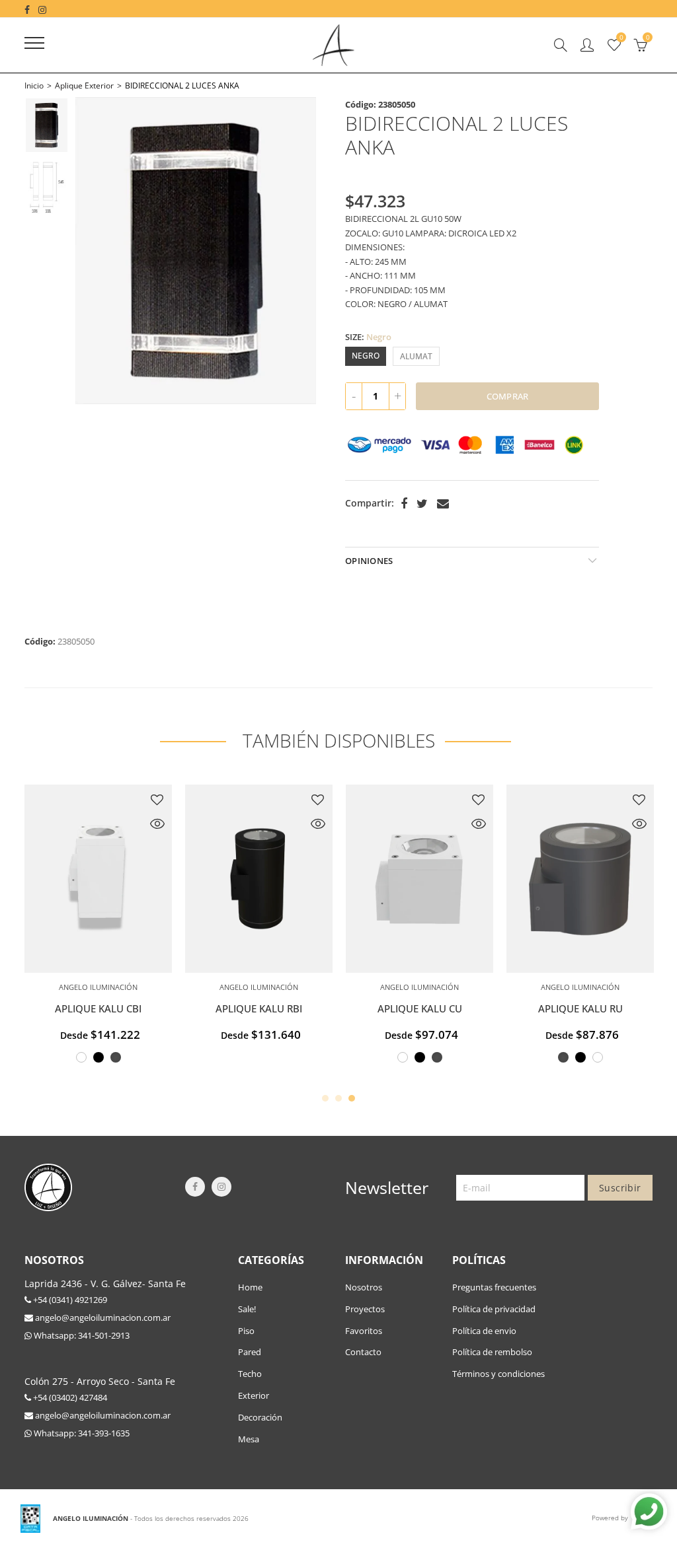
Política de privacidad (494, 1309)
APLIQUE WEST (109, 1008)
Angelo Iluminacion (108, 987)
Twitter (422, 504)
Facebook (404, 504)
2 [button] (338, 1098)
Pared (249, 1352)
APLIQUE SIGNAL (269, 1008)
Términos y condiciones (498, 1374)
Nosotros (363, 1287)
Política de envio (484, 1331)
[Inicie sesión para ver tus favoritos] (167, 800)
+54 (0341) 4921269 (69, 1300)
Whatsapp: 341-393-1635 (81, 1433)
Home (250, 1287)
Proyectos (365, 1309)
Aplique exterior (84, 85)
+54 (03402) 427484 (69, 1397)
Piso (246, 1331)
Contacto (363, 1352)
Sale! (247, 1309)
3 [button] (351, 1098)
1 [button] (325, 1098)
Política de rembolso (492, 1352)
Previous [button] (97, 250)
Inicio (34, 85)
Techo (250, 1374)
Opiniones (369, 561)
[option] (195, 250)
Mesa (248, 1439)
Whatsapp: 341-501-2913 (81, 1335)
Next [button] (294, 250)
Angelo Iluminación (269, 987)
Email (443, 504)
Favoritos (363, 1331)
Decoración (260, 1417)
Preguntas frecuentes (494, 1287)
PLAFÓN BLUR (590, 1008)
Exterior (253, 1395)
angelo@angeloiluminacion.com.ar (102, 1317)
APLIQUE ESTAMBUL (430, 1008)
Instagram (221, 1187)
